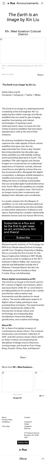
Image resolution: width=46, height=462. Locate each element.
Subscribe (23, 237)
